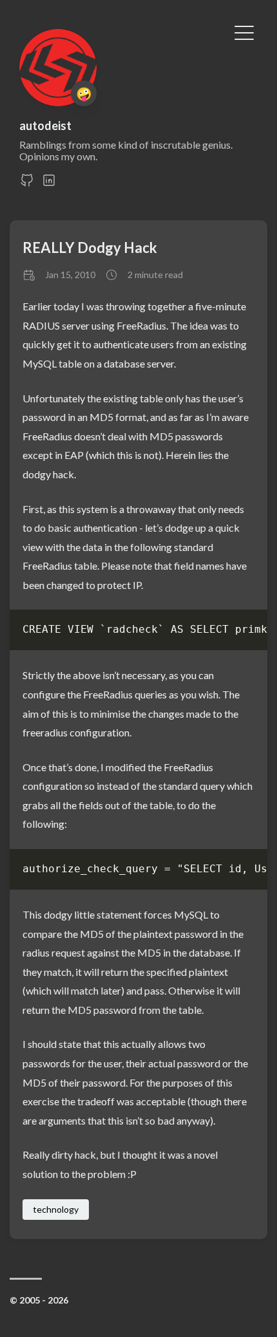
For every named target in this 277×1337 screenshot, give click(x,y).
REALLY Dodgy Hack (90, 247)
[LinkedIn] (49, 184)
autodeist (45, 125)
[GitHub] (27, 184)
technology (56, 1209)
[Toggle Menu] (244, 31)
